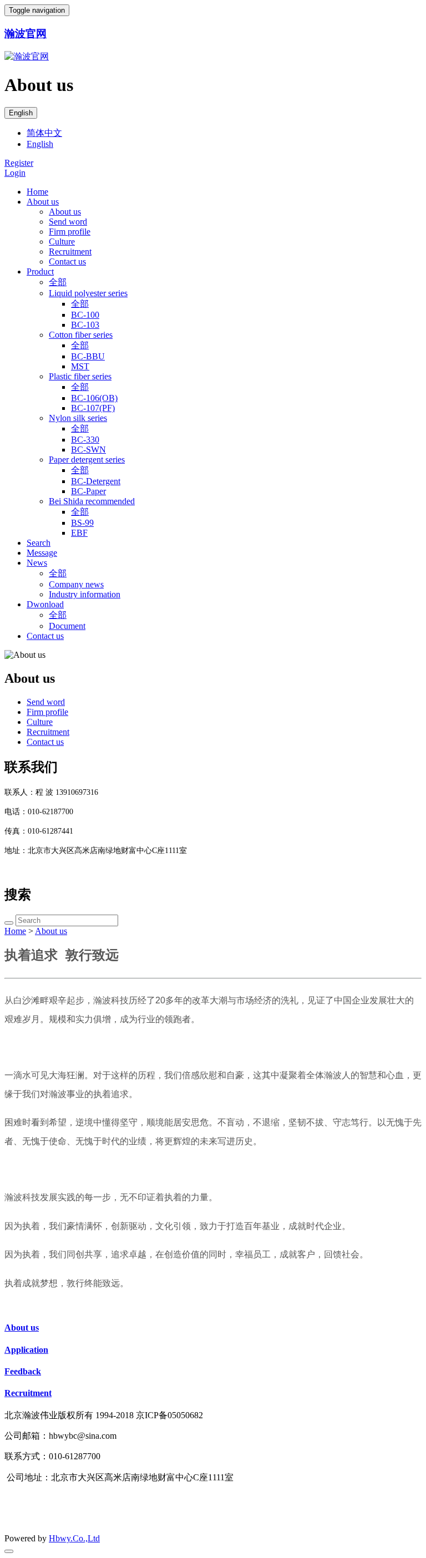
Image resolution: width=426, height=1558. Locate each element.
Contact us (67, 261)
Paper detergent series (87, 459)
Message (42, 552)
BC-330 (85, 439)
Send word (68, 221)
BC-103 (85, 324)
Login (15, 172)
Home (37, 191)
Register (18, 163)
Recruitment (70, 251)
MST (80, 366)
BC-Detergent (95, 481)
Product (40, 271)
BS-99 (82, 522)
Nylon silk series (78, 418)
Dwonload (45, 604)
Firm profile (69, 231)
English (21, 113)
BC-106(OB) (94, 398)
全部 (58, 282)
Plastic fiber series (80, 376)
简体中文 (44, 133)
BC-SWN (88, 449)
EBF (79, 532)
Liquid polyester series (88, 293)
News (37, 562)
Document (67, 626)
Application (26, 1349)
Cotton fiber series (81, 334)
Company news (76, 584)
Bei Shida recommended (92, 501)
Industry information (84, 594)
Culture (62, 241)
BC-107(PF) (93, 408)
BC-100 (85, 314)
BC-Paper (88, 491)
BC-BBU (88, 356)
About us (43, 201)
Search (38, 542)
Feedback (22, 1371)
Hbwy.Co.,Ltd (74, 1538)
